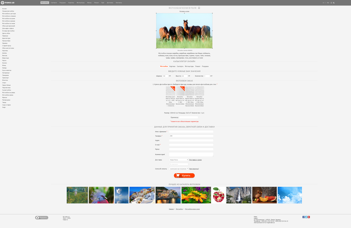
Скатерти (54, 2)
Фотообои (44, 2)
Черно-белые (6, 85)
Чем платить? (194, 169)
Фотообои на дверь (8, 92)
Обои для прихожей (8, 26)
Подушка (205, 66)
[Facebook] (304, 217)
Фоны (4, 65)
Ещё (103, 2)
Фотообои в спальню (9, 16)
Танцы (4, 102)
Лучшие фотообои (8, 11)
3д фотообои (6, 90)
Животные (5, 58)
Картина (172, 66)
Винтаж (4, 55)
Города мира (6, 41)
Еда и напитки (6, 70)
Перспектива (6, 87)
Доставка (110, 2)
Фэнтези (5, 80)
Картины (71, 2)
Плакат (96, 2)
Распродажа (6, 100)
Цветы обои (6, 33)
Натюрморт (6, 73)
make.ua (66, 217)
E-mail (158, 145)
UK (324, 3)
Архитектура (6, 38)
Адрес (157, 140)
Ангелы (4, 53)
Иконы (89, 2)
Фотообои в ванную (8, 21)
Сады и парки (6, 105)
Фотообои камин (7, 95)
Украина (4, 43)
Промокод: (175, 117)
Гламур (4, 68)
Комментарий (160, 154)
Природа (5, 36)
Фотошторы (81, 2)
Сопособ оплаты (161, 169)
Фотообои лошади (165, 53)
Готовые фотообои (8, 31)
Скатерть (180, 66)
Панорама (5, 75)
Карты (4, 60)
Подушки (63, 2)
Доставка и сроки (184, 11)
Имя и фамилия (161, 132)
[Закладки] (331, 2)
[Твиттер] (306, 217)
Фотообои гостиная (8, 23)
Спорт (4, 83)
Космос (4, 63)
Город (157, 149)
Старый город (6, 46)
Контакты (119, 2)
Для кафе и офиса (8, 28)
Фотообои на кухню (8, 18)
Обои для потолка (8, 48)
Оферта (65, 220)
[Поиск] (333, 2)
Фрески (4, 97)
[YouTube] (309, 217)
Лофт (4, 107)
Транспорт (5, 78)
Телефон (158, 136)
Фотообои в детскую (9, 13)
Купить (184, 173)
